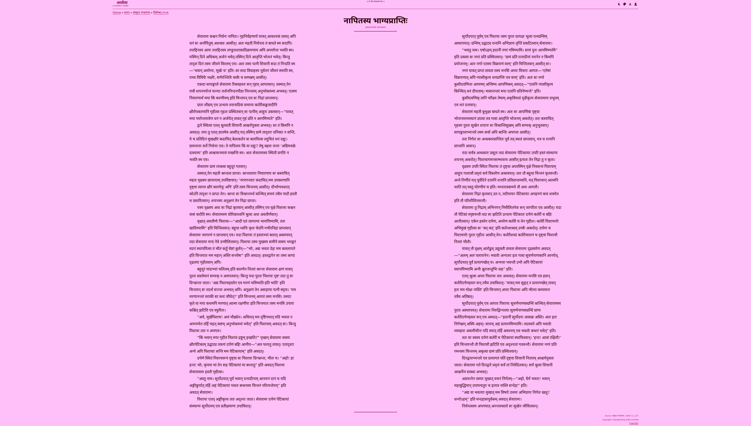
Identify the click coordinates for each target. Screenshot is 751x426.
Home (117, 13)
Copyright (633, 423)
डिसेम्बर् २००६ (161, 13)
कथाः (127, 13)
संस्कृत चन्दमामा (141, 13)
